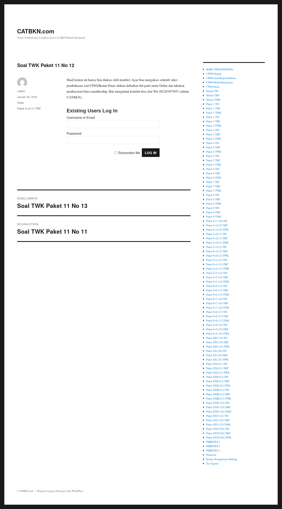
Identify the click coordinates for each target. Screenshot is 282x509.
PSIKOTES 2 (213, 446)
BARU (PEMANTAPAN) (219, 69)
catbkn (21, 91)
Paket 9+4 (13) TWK (217, 268)
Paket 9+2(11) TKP (216, 238)
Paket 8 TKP (213, 199)
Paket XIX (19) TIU (217, 338)
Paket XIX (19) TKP (217, 342)
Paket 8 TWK (213, 203)
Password (74, 133)
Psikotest (211, 455)
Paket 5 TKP (213, 160)
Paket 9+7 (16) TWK (217, 307)
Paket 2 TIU (212, 117)
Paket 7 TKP (213, 186)
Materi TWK (213, 99)
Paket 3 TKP (213, 134)
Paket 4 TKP (213, 147)
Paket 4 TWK (213, 151)
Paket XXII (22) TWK (218, 385)
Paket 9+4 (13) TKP (217, 264)
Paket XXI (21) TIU (217, 364)
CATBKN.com (35, 31)
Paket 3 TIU (212, 130)
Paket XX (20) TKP (216, 355)
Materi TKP (212, 95)
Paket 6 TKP (213, 173)
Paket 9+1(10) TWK (217, 229)
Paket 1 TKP (213, 108)
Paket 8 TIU (212, 195)
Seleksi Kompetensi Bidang (221, 459)
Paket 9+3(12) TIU (216, 247)
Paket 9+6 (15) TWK (217, 294)
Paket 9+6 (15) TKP (217, 290)
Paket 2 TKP (213, 121)
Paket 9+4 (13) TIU (216, 260)
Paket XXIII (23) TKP (218, 394)
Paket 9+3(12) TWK (217, 255)
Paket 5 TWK (213, 164)
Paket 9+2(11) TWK (29, 108)
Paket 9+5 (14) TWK (217, 281)
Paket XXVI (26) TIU (218, 429)
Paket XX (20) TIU (216, 351)
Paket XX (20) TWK (217, 359)
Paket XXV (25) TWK (218, 424)
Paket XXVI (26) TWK (218, 437)
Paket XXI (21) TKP (217, 368)
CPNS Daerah (213, 73)
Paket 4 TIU (212, 143)
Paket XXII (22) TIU (217, 377)
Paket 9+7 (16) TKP (217, 303)
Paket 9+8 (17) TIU (216, 312)
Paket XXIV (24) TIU (218, 403)
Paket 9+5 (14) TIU (216, 273)
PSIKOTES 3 (213, 450)
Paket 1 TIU (212, 104)
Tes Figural (212, 463)
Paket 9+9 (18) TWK (217, 333)
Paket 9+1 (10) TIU (216, 221)
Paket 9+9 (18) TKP (217, 329)
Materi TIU (212, 91)
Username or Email (81, 117)
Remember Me (129, 153)
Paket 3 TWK (213, 138)
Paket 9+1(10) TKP (216, 225)
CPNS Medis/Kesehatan (219, 82)
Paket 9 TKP (213, 212)
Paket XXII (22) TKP (217, 381)
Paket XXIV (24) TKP (218, 407)
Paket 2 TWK (213, 125)
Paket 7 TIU (212, 182)
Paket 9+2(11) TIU (216, 234)
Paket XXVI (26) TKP (218, 433)
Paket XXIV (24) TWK (218, 411)
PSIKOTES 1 (213, 442)
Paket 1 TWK (213, 112)
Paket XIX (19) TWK (217, 346)
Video (20, 103)
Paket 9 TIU (212, 208)
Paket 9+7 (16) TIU (216, 299)
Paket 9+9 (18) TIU (216, 325)
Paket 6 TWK (213, 177)
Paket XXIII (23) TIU (217, 390)
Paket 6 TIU (212, 169)
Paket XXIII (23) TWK (218, 398)
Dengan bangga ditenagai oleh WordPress (60, 491)
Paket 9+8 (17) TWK (217, 320)
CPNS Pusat (212, 86)
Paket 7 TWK (213, 190)
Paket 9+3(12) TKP (216, 251)
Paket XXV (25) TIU (217, 416)
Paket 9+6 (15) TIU (216, 286)
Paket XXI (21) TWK (217, 372)
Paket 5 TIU (212, 156)
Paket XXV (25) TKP (217, 420)
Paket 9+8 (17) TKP (217, 316)
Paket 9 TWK (213, 216)
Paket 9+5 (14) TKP (217, 277)
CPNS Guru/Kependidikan (221, 78)
